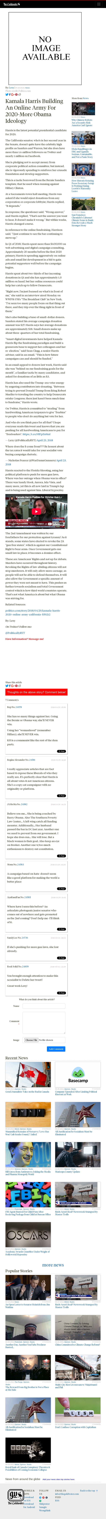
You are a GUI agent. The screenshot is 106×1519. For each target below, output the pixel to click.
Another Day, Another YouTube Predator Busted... (25, 1346)
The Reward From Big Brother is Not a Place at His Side (27, 1388)
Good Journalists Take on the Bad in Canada (27, 1091)
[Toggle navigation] (99, 4)
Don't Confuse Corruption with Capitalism (75, 1427)
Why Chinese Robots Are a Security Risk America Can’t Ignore (82, 122)
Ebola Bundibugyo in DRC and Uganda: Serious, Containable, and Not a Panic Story (82, 152)
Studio (23, 1089)
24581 (32, 759)
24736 (25, 937)
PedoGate (18, 1209)
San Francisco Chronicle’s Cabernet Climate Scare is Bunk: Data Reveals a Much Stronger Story (83, 220)
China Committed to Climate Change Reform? (77, 1344)
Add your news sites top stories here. (59, 1479)
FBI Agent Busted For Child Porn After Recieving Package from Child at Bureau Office (28, 1213)
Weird (17, 1129)
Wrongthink (45, 1510)
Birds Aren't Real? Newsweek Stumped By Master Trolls (76, 1213)
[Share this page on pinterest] (16, 94)
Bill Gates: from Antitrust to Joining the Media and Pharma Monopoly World (28, 1173)
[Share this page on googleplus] (13, 94)
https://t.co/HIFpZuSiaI (36, 434)
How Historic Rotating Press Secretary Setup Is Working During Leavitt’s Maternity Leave (83, 186)
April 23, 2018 (45, 440)
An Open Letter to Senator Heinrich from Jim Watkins (27, 1306)
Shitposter (44, 1503)
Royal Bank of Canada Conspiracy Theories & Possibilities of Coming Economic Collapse (27, 1468)
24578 (18, 707)
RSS (57, 1500)
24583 (20, 864)
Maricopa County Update (67, 1171)
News (27, 88)
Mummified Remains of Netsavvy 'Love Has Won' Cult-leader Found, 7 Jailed (27, 1133)
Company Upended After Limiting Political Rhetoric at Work (76, 1093)
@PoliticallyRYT (15, 632)
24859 (25, 966)
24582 (24, 804)
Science (18, 1169)
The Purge (18, 1382)
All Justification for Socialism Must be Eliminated (73, 1133)
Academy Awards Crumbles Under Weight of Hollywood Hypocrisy (27, 1253)
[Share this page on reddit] (19, 94)
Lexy (11, 87)
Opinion (18, 1089)
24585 (27, 897)
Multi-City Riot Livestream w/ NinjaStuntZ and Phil (76, 1386)
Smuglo (43, 1507)
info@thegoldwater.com (67, 1493)
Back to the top (88, 1490)
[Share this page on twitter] (7, 94)
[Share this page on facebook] (10, 94)
